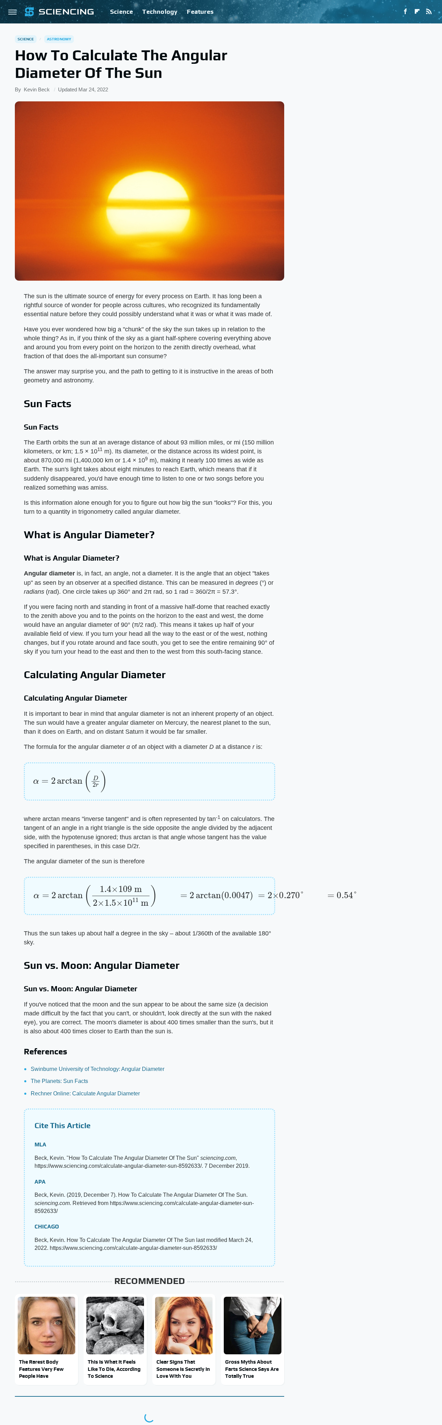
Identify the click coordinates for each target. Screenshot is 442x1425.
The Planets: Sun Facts (59, 1081)
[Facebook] (405, 12)
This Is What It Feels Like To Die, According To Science (114, 1369)
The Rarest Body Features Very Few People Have (41, 1369)
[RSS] (429, 12)
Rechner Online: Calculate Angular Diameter (85, 1093)
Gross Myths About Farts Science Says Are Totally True (252, 1369)
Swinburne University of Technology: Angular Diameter (97, 1069)
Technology (159, 11)
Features (200, 11)
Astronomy (59, 39)
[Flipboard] (417, 12)
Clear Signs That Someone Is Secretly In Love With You (183, 1369)
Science (121, 11)
